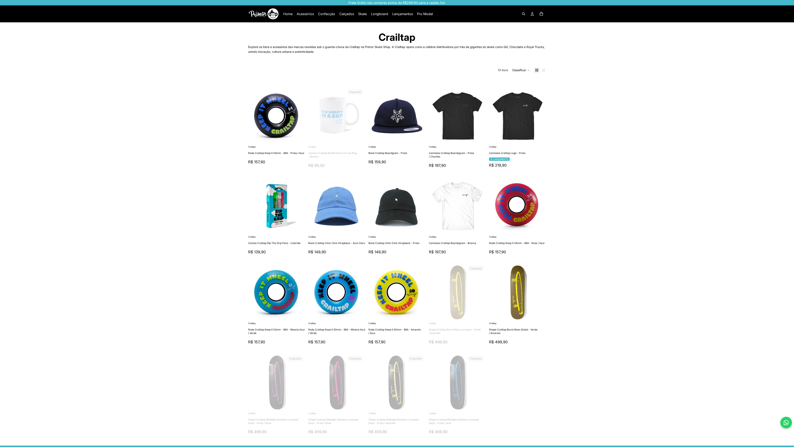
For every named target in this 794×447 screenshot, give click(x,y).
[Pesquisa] (523, 13)
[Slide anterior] (254, 115)
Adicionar (422, 138)
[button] (521, 70)
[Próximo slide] (299, 115)
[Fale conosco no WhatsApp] (786, 422)
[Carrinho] (541, 13)
